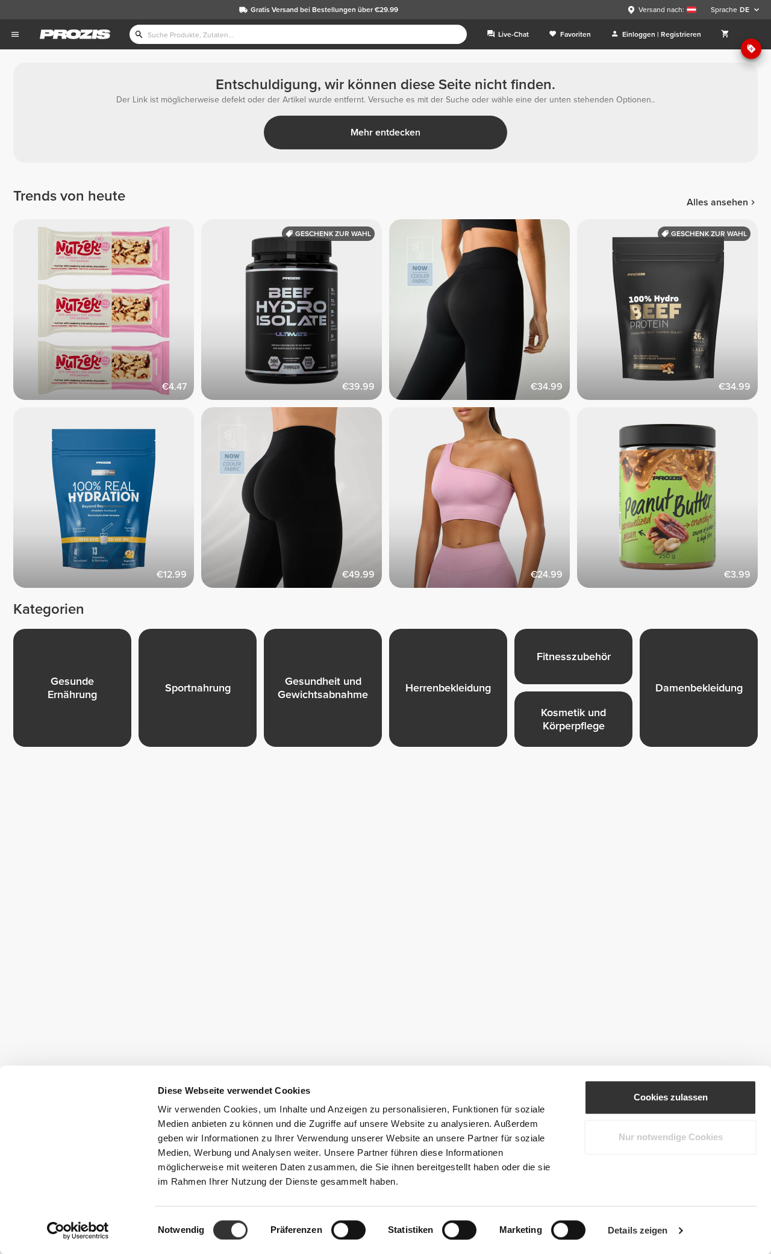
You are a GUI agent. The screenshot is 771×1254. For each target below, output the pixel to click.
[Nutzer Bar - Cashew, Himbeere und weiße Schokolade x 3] (107, 313)
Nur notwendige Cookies (671, 1137)
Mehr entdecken (385, 132)
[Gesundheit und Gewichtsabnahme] (326, 691)
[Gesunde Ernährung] (76, 691)
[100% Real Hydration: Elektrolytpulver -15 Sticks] (107, 501)
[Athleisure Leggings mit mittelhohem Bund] (483, 313)
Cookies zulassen (671, 1097)
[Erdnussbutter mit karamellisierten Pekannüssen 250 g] (671, 501)
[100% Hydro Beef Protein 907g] (671, 313)
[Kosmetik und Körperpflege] (577, 722)
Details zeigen (637, 1230)
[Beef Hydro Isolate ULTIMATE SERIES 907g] (295, 313)
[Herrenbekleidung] (451, 691)
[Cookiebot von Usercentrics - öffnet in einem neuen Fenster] (78, 1230)
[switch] (348, 1230)
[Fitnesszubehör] (577, 660)
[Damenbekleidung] (702, 691)
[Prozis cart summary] (725, 34)
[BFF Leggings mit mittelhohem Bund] (295, 501)
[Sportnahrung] (201, 691)
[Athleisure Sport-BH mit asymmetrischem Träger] (483, 501)
